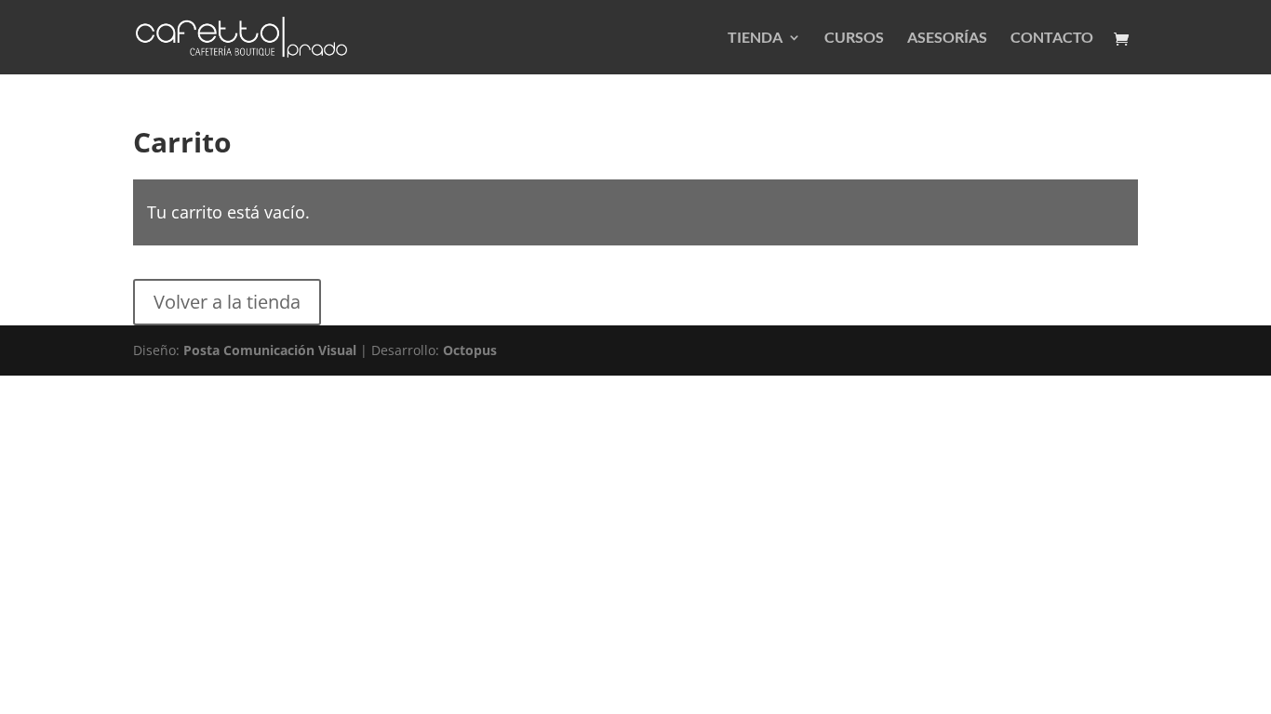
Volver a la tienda (227, 301)
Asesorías (947, 38)
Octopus (470, 350)
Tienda (755, 38)
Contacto (1051, 38)
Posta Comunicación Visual (269, 350)
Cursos (854, 38)
